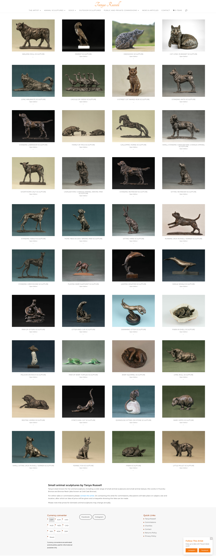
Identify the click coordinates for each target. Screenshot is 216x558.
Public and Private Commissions (120, 10)
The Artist (34, 10)
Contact (165, 10)
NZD (59, 526)
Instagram (99, 517)
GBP (51, 520)
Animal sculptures (53, 10)
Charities (148, 526)
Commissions (150, 522)
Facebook (86, 517)
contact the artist (87, 496)
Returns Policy (151, 533)
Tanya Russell (150, 519)
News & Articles (150, 10)
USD (66, 520)
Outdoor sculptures (90, 10)
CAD (67, 526)
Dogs (71, 10)
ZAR (66, 531)
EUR (59, 520)
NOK (59, 531)
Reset (52, 537)
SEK (51, 531)
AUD (51, 526)
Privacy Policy (150, 536)
